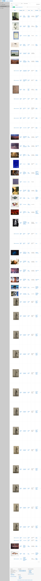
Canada (36, 35)
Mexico (36, 233)
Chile (38, 174)
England (36, 80)
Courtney (29, 61)
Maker (29, 10)
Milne (28, 136)
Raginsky (29, 70)
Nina (28, 80)
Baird (28, 222)
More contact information (13, 576)
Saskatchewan (37, 279)
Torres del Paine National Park (37, 172)
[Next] (39, 8)
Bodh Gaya (37, 154)
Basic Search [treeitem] (3, 4)
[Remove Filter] (27, 7)
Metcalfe (29, 44)
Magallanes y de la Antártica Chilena (37, 174)
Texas (36, 270)
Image (15, 10)
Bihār (36, 155)
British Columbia (37, 16)
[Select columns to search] (12, 3)
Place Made (36, 10)
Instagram (30, 572)
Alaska (36, 145)
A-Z (19, 576)
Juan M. (29, 53)
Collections (21, 10)
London (36, 70)
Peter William (28, 89)
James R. (29, 164)
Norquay (29, 35)
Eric (28, 45)
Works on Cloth (21, 16)
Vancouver (37, 372)
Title (25, 10)
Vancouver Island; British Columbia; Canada (37, 198)
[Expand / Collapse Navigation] (1, 1)
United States (37, 61)
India (37, 155)
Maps (20, 578)
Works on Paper (21, 26)
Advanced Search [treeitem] (4, 6)
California (37, 252)
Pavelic (28, 15)
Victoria (36, 15)
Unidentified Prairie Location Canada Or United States (37, 212)
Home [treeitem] (2, 2)
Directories (20, 577)
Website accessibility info (22, 570)
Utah (36, 136)
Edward (28, 198)
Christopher (29, 204)
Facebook (30, 570)
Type (31, 10)
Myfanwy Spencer (29, 16)
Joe (28, 197)
